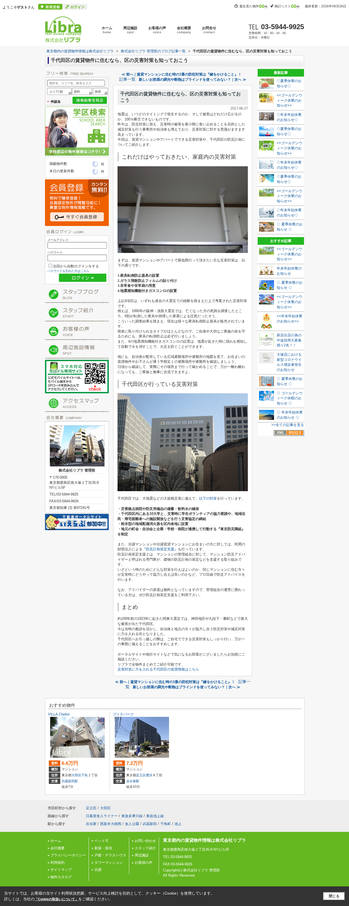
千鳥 (84, 775)
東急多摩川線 (132, 816)
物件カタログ (61, 877)
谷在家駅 (132, 781)
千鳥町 (165, 824)
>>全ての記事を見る (287, 425)
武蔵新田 (150, 824)
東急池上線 (155, 816)
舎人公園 (132, 824)
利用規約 (57, 862)
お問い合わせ (145, 841)
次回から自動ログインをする (76, 266)
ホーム (107, 30)
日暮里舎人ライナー (102, 816)
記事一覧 (127, 79)
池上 (178, 824)
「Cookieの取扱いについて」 (56, 899)
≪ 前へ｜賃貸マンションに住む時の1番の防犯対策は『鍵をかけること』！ (182, 74)
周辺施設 (130, 30)
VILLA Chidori (59, 714)
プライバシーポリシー (68, 855)
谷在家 (91, 824)
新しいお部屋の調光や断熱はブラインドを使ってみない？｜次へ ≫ (192, 79)
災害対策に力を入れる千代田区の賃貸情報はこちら (158, 669)
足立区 (141, 775)
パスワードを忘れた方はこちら (68, 271)
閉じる (334, 896)
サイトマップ (61, 870)
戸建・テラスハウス (110, 855)
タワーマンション (108, 862)
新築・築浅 (103, 848)
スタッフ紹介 (145, 848)
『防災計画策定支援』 (160, 549)
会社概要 (184, 30)
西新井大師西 (110, 824)
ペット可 (101, 841)
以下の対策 (208, 498)
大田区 (76, 775)
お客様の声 (157, 30)
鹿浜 (149, 775)
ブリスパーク (123, 714)
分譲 (97, 870)
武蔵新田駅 (70, 781)
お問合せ (209, 30)
